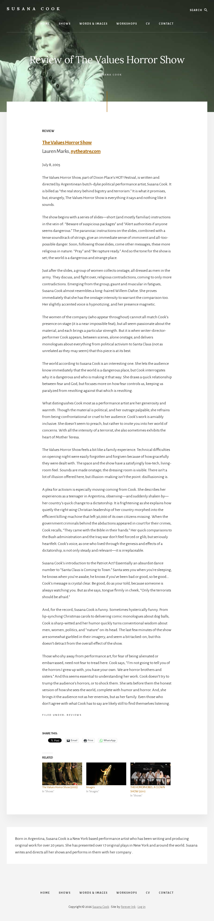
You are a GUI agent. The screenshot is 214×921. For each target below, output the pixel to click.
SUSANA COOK (34, 8)
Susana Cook (100, 906)
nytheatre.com (86, 151)
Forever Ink (128, 906)
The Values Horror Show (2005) (60, 787)
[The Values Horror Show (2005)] (62, 773)
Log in (141, 906)
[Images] (106, 773)
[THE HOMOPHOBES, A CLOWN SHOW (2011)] (150, 773)
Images (90, 787)
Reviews (74, 715)
